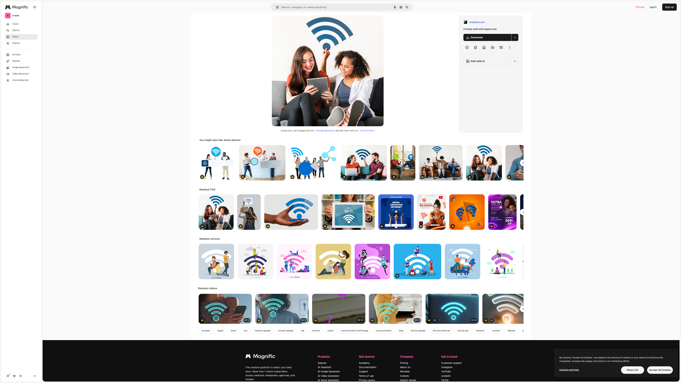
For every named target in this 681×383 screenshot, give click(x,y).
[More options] (509, 47)
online (330, 330)
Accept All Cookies (660, 369)
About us (405, 367)
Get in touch (449, 356)
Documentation (367, 367)
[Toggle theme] (20, 376)
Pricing (640, 7)
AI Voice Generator (328, 380)
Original (295, 22)
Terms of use (366, 376)
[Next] (523, 163)
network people (262, 330)
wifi (302, 330)
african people (418, 330)
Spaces (322, 363)
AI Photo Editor (366, 130)
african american (441, 330)
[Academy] (14, 376)
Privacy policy (367, 380)
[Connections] (8, 376)
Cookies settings (569, 369)
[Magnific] (260, 357)
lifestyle (511, 330)
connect (496, 330)
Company (406, 356)
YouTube (446, 371)
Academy (364, 363)
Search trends (408, 380)
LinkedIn (446, 376)
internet (316, 330)
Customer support (451, 363)
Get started (366, 356)
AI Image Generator (325, 130)
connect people (286, 330)
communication (384, 330)
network (480, 330)
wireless (206, 330)
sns (245, 330)
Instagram (447, 367)
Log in (653, 7)
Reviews (405, 371)
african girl (463, 330)
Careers (404, 376)
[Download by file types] (514, 37)
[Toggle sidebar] (35, 7)
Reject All (632, 369)
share (233, 330)
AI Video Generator (328, 376)
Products (324, 356)
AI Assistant (324, 367)
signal (220, 330)
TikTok (445, 380)
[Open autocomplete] (276, 7)
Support (363, 371)
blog (401, 330)
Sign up (669, 7)
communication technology (354, 330)
